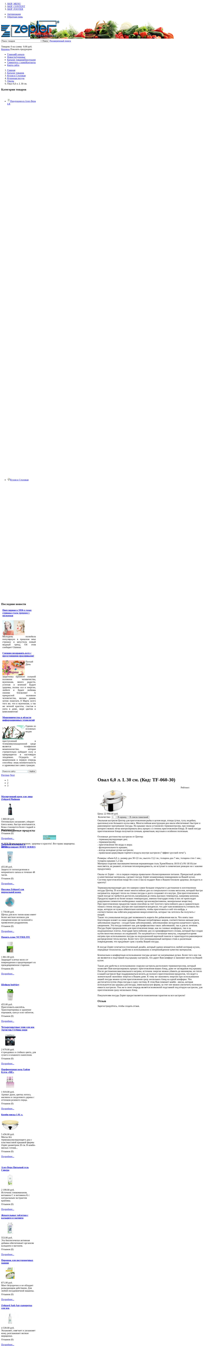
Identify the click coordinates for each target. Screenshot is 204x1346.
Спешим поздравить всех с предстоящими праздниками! (18, 654)
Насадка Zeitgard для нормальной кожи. (12, 890)
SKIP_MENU (14, 3)
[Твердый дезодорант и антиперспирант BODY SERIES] (10, 862)
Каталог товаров (15, 73)
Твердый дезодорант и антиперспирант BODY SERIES (18, 845)
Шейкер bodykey (10, 984)
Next (12, 775)
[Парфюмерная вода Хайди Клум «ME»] (10, 1087)
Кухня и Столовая (16, 75)
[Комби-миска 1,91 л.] (10, 1129)
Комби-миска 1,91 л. (12, 1114)
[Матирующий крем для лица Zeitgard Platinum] (10, 814)
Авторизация (14, 14)
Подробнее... (7, 838)
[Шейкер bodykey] (10, 999)
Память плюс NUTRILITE (15, 937)
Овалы (10, 81)
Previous (5, 775)
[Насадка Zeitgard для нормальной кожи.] (10, 907)
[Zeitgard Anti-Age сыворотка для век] (10, 1323)
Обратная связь (15, 17)
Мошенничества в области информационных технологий (18, 718)
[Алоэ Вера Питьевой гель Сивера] (10, 1185)
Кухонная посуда (15, 78)
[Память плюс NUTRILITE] (10, 952)
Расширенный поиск (60, 41)
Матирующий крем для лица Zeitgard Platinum (17, 797)
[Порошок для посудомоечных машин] (10, 1278)
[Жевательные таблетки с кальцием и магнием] (10, 1233)
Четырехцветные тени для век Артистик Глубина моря (17, 1028)
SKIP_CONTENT (16, 6)
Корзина (5, 49)
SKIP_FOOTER (15, 9)
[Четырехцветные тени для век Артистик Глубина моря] (10, 1044)
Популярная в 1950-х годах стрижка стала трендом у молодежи (17, 613)
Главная (11, 70)
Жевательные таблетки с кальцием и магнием (14, 1216)
